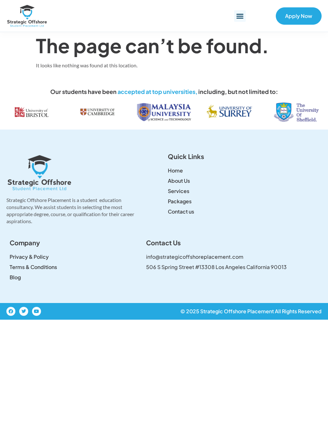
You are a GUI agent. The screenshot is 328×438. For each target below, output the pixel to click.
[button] (240, 16)
